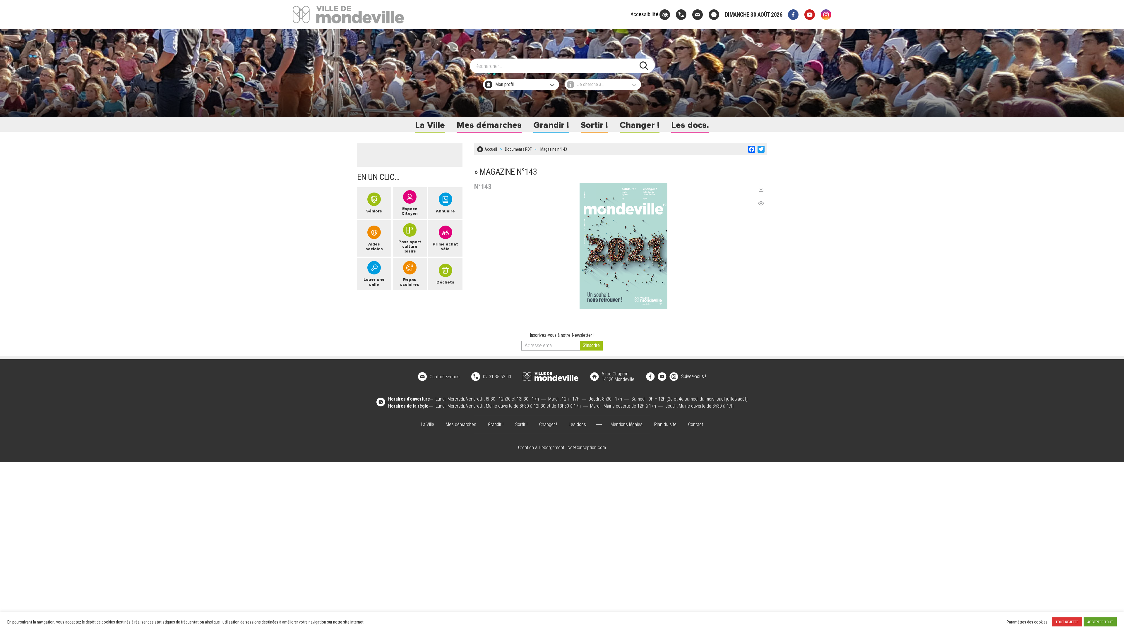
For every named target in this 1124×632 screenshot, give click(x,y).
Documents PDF (518, 149)
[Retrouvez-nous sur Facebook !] (650, 376)
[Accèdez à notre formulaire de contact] (697, 14)
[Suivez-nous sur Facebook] (793, 14)
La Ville (430, 125)
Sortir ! (594, 125)
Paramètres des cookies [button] (1027, 622)
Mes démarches (489, 125)
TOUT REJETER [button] (1067, 622)
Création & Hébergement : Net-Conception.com (562, 447)
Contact (695, 424)
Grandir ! (551, 125)
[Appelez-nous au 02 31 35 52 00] (681, 14)
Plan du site (665, 424)
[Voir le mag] (761, 203)
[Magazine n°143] (623, 246)
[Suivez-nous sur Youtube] (809, 14)
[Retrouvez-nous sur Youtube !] (662, 376)
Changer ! (639, 125)
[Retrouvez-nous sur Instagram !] (673, 376)
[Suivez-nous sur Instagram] (826, 14)
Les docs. (690, 125)
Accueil (490, 149)
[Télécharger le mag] (761, 189)
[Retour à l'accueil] (550, 376)
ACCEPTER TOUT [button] (1100, 622)
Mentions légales (626, 424)
